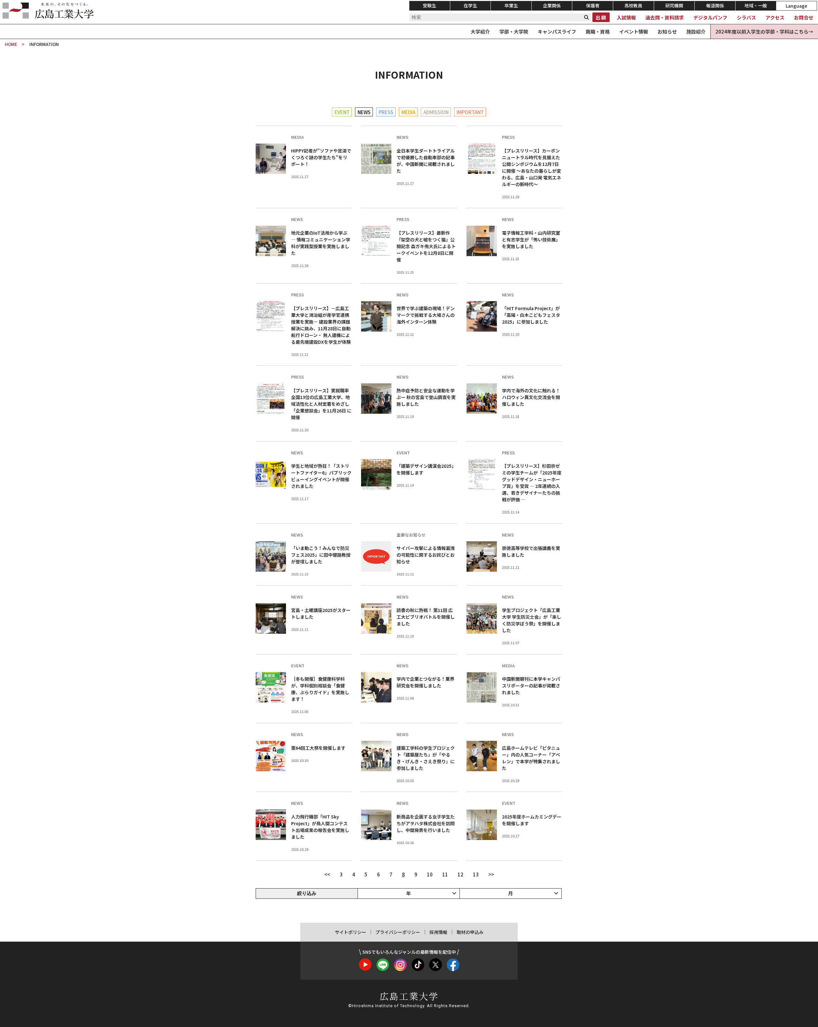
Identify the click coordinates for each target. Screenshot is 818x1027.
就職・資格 (598, 31)
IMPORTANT (470, 112)
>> (491, 874)
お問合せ (803, 17)
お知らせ (667, 31)
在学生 (470, 5)
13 (476, 874)
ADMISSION (436, 112)
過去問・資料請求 (664, 17)
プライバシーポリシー (397, 932)
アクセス (775, 17)
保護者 (592, 5)
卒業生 (511, 5)
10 (430, 874)
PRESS (386, 112)
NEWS (364, 112)
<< (327, 874)
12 (460, 874)
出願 (601, 17)
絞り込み (306, 893)
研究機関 (674, 5)
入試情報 (626, 17)
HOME (11, 44)
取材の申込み (470, 932)
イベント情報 (633, 31)
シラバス (746, 17)
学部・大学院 (513, 31)
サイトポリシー (350, 932)
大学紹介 (480, 31)
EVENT (342, 112)
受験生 (429, 5)
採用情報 (438, 932)
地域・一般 (756, 5)
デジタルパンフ (710, 17)
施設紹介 (696, 31)
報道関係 (715, 5)
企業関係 (552, 5)
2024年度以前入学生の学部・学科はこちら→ (764, 31)
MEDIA (408, 112)
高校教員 (633, 5)
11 (445, 874)
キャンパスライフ (557, 31)
